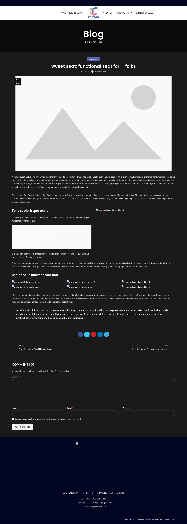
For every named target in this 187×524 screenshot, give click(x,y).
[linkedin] (170, 3)
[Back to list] (93, 347)
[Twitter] (164, 3)
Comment (17, 376)
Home (87, 42)
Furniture (97, 42)
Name (15, 408)
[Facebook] (160, 3)
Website (126, 408)
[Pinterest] (167, 3)
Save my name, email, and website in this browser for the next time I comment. (48, 419)
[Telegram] (173, 3)
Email (70, 408)
